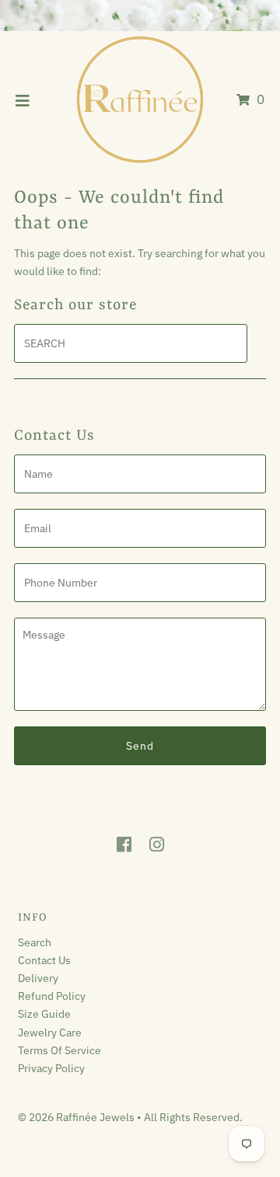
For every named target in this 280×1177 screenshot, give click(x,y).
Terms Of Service (59, 1050)
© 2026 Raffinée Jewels (77, 1116)
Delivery (38, 977)
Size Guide (44, 1013)
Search (34, 942)
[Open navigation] (23, 100)
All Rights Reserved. (193, 1116)
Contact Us (44, 959)
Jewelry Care (50, 1032)
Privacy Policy (51, 1067)
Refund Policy (52, 995)
